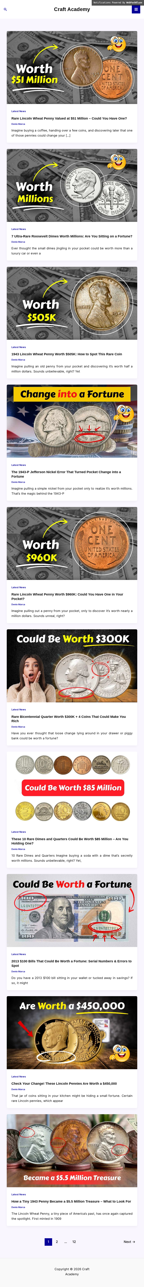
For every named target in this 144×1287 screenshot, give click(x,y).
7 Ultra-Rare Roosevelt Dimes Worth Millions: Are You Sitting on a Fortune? (71, 236)
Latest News (18, 111)
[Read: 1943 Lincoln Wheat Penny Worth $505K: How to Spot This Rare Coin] (72, 303)
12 (74, 1242)
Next (129, 1242)
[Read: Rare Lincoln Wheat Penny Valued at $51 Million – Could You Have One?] (72, 67)
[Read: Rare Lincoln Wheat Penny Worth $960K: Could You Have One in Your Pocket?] (72, 543)
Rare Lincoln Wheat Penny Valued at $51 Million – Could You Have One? (69, 118)
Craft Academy (72, 9)
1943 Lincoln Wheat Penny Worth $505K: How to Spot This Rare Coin (66, 354)
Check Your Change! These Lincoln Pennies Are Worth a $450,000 (64, 1083)
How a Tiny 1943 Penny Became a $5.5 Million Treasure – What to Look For (71, 1201)
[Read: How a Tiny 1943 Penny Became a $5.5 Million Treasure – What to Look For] (72, 1150)
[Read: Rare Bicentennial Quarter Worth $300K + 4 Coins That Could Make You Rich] (72, 665)
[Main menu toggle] (136, 9)
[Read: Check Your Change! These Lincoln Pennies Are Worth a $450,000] (72, 1032)
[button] (5, 9)
